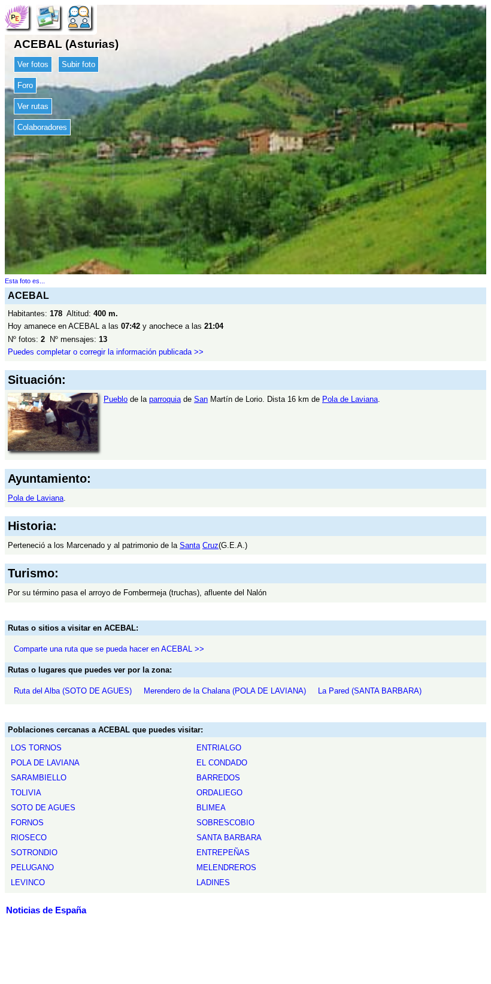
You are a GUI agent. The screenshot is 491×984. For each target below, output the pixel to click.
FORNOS (27, 822)
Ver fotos (33, 64)
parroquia (165, 399)
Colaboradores (42, 127)
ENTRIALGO (218, 747)
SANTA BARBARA (229, 837)
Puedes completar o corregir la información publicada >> (106, 351)
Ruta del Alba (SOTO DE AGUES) (73, 690)
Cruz (210, 545)
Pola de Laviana (350, 399)
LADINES (213, 882)
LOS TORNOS (36, 747)
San (201, 399)
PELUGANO (32, 867)
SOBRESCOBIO (225, 822)
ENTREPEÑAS (223, 852)
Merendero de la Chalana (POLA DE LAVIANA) (225, 690)
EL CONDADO (221, 762)
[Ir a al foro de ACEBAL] (79, 16)
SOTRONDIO (34, 852)
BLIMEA (211, 807)
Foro (25, 85)
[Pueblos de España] (17, 16)
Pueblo (116, 399)
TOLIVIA (26, 792)
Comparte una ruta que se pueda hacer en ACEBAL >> (109, 648)
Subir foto (78, 64)
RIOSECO (29, 837)
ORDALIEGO (219, 792)
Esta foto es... (25, 280)
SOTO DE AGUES (43, 807)
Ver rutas (33, 106)
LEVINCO (28, 882)
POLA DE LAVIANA (45, 762)
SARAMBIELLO (38, 777)
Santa (190, 545)
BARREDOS (218, 777)
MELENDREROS (226, 867)
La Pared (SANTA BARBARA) (370, 690)
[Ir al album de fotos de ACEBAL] (48, 16)
